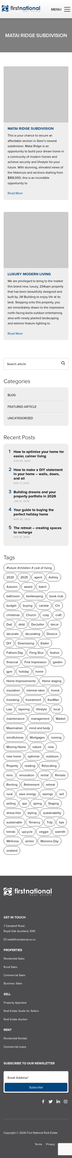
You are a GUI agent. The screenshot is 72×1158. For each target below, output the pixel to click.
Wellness (12, 841)
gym (9, 671)
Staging (53, 803)
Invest (55, 690)
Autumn (12, 586)
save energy (27, 794)
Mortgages (37, 737)
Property (12, 765)
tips (61, 822)
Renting (11, 784)
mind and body (39, 728)
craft (58, 615)
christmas (13, 615)
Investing (12, 699)
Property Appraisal (15, 1003)
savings (47, 794)
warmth (60, 831)
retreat (50, 784)
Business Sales (13, 983)
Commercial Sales (14, 975)
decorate (12, 634)
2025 (24, 577)
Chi (57, 605)
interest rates (35, 690)
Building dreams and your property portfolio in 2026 (35, 494)
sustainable (14, 822)
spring (37, 803)
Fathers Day (14, 652)
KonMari (53, 699)
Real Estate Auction (16, 1019)
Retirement (31, 784)
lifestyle (41, 709)
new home (13, 756)
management (40, 718)
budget (11, 605)
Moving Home (16, 747)
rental (45, 775)
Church (31, 615)
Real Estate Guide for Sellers (21, 1011)
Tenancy (34, 822)
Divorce (52, 634)
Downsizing (26, 643)
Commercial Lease (15, 1047)
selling (11, 803)
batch (43, 586)
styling (32, 813)
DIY (8, 643)
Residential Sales (14, 959)
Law (9, 709)
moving (56, 737)
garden (58, 662)
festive (54, 652)
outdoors (52, 756)
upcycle (27, 831)
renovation (26, 775)
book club (56, 596)
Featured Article (22, 406)
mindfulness (14, 737)
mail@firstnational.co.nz (21, 939)
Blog (12, 395)
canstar (44, 605)
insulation (13, 690)
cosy (46, 615)
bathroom (13, 596)
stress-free (13, 813)
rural (9, 794)
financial (12, 662)
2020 (10, 577)
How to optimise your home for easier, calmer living (39, 454)
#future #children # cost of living (29, 568)
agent (38, 577)
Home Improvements (21, 681)
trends (10, 831)
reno (9, 775)
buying (27, 605)
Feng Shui (36, 652)
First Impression (35, 662)
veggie (44, 831)
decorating (32, 634)
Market (60, 718)
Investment (33, 699)
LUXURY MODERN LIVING (29, 274)
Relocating (49, 765)
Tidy (50, 822)
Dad (9, 624)
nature (36, 747)
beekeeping (34, 596)
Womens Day (49, 841)
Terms (38, 1144)
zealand (11, 850)
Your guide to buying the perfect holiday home (34, 512)
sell (61, 794)
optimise (34, 756)
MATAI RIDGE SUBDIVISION (31, 128)
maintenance (15, 718)
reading (30, 765)
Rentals (60, 775)
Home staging (51, 681)
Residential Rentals (15, 1038)
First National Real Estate (42, 1133)
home (39, 671)
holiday (24, 671)
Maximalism (14, 728)
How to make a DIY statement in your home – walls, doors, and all (38, 474)
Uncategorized (20, 418)
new (51, 747)
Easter (45, 643)
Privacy (50, 1144)
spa (24, 803)
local (56, 709)
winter (29, 841)
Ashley (53, 577)
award (28, 586)
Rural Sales (10, 967)
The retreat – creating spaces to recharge (38, 530)
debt (21, 624)
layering (24, 709)
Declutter (37, 624)
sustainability (52, 813)
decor (55, 624)
